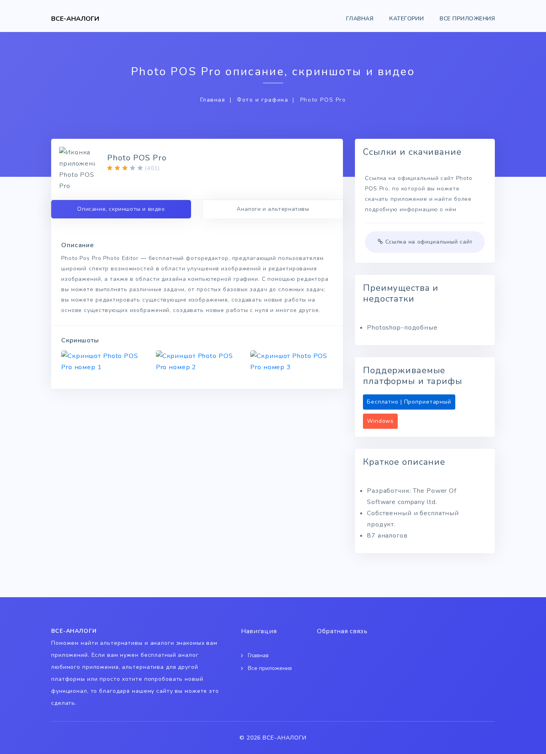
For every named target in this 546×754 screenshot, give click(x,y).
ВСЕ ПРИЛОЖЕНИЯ (467, 18)
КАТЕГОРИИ (406, 18)
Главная (212, 100)
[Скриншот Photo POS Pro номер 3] (291, 361)
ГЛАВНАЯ (359, 18)
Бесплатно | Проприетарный (409, 402)
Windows (380, 421)
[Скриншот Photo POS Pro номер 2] (197, 361)
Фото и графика (262, 100)
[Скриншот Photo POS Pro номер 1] (102, 361)
